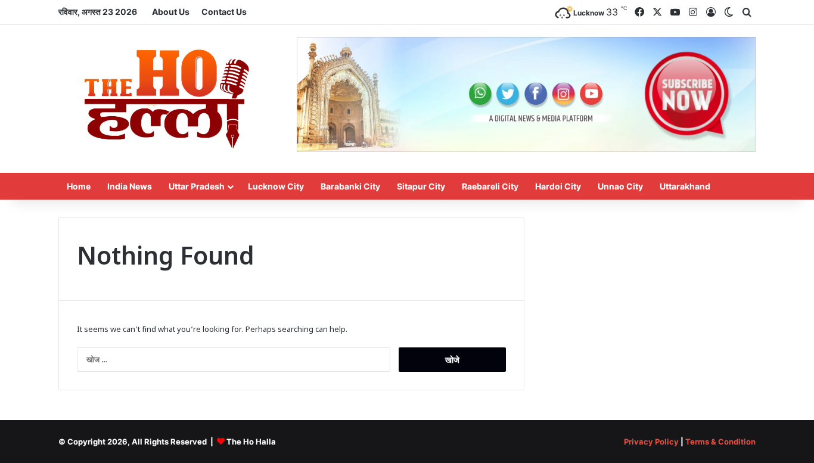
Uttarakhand (685, 186)
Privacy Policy (651, 441)
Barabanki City (350, 186)
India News (129, 186)
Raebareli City (490, 186)
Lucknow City (276, 186)
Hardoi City (558, 186)
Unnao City (620, 186)
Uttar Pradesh (197, 186)
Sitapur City (421, 186)
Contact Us (224, 12)
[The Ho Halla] (168, 99)
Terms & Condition (720, 441)
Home (79, 186)
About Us (170, 12)
